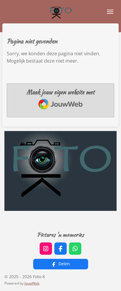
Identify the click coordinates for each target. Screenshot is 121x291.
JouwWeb (31, 283)
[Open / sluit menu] (110, 11)
